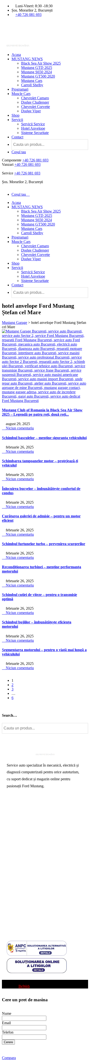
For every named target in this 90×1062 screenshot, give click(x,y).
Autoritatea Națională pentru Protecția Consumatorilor (35, 883)
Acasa (16, 55)
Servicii (17, 120)
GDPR (12, 908)
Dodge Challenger (35, 102)
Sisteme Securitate (35, 133)
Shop (15, 115)
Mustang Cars (31, 81)
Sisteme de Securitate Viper (27, 830)
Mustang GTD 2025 (36, 68)
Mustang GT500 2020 (38, 76)
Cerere (8, 1042)
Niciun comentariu (19, 428)
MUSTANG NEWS (27, 59)
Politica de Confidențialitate (27, 915)
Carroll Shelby (32, 85)
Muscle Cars (21, 94)
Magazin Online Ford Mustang (30, 846)
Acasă (11, 807)
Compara (9, 1058)
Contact (17, 137)
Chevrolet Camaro (35, 98)
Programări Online (21, 815)
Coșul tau (19, 152)
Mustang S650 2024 (36, 72)
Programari (20, 89)
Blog (10, 977)
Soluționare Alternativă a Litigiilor (32, 900)
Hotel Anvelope (33, 128)
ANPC (12, 892)
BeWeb (24, 986)
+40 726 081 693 (28, 15)
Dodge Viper (31, 111)
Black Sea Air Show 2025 (41, 63)
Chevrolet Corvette (35, 107)
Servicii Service (33, 124)
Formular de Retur (21, 923)
